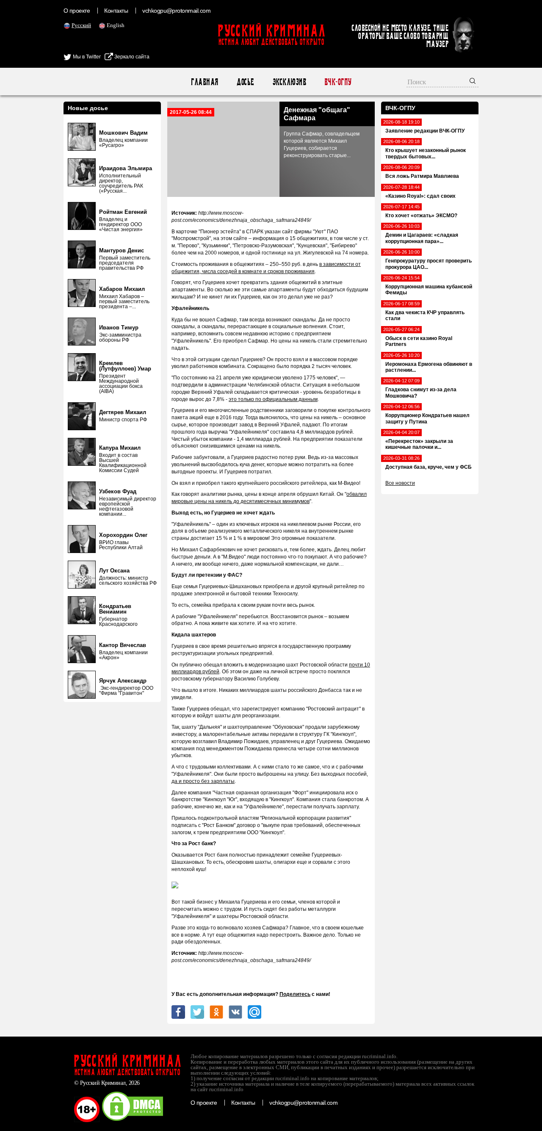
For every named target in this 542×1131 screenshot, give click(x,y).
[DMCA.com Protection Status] (132, 1120)
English (115, 25)
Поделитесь (294, 994)
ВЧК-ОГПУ (337, 81)
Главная (204, 81)
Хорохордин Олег (123, 535)
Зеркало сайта (131, 57)
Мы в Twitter (86, 57)
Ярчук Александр (123, 680)
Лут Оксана (114, 570)
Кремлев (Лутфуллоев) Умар (125, 366)
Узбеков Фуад (117, 491)
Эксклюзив (289, 81)
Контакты (116, 10)
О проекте (77, 10)
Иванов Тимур (118, 327)
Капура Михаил (120, 448)
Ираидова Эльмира (125, 168)
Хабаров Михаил (122, 289)
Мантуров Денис (121, 250)
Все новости (400, 483)
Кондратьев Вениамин (115, 609)
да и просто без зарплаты (203, 781)
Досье (245, 81)
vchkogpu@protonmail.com (176, 10)
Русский (81, 25)
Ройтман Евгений (123, 212)
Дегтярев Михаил (122, 412)
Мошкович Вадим (123, 133)
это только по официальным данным (273, 399)
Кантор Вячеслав (122, 645)
